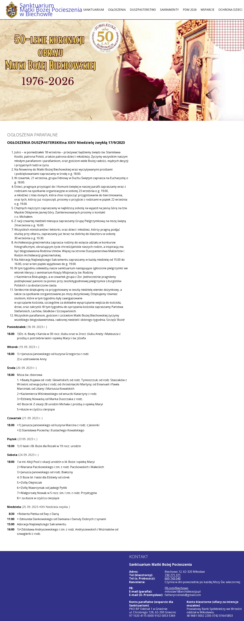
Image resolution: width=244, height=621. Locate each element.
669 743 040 (173, 578)
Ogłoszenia (117, 10)
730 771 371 (173, 575)
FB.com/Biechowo (176, 588)
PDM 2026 (190, 10)
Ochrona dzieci (230, 10)
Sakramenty (169, 10)
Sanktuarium (93, 10)
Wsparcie (207, 10)
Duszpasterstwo (143, 10)
